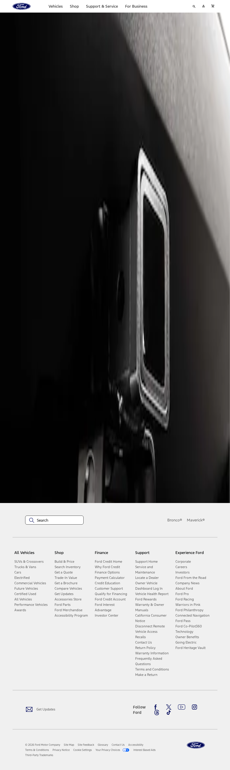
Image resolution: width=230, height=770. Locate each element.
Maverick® (196, 520)
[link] (69, 744)
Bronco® (174, 520)
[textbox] (54, 520)
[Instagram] (194, 707)
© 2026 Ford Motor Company (42, 744)
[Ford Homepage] (196, 745)
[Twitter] (168, 707)
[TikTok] (168, 712)
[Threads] (156, 712)
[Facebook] (156, 707)
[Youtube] (181, 707)
